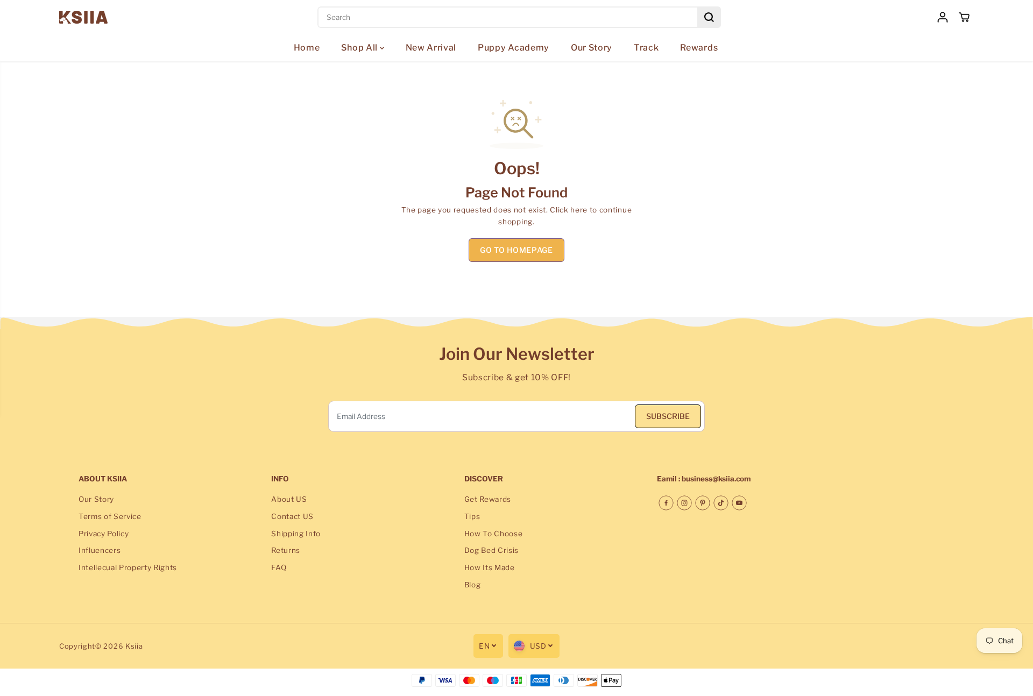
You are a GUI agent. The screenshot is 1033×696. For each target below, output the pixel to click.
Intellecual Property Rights (128, 567)
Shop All (360, 47)
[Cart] (964, 17)
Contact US (292, 516)
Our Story (591, 47)
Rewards (699, 47)
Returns (285, 550)
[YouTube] (739, 503)
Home (307, 47)
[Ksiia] (83, 17)
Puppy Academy (513, 47)
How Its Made (489, 567)
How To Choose (493, 533)
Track (646, 47)
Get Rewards (487, 499)
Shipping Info (296, 533)
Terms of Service (110, 516)
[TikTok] (721, 503)
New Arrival (431, 47)
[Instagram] (684, 503)
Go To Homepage (516, 249)
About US (289, 499)
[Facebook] (666, 503)
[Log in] (942, 17)
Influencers (100, 550)
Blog (472, 584)
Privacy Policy (104, 533)
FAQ (278, 567)
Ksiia (134, 646)
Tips (472, 516)
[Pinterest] (703, 503)
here (579, 209)
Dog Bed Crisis (491, 550)
